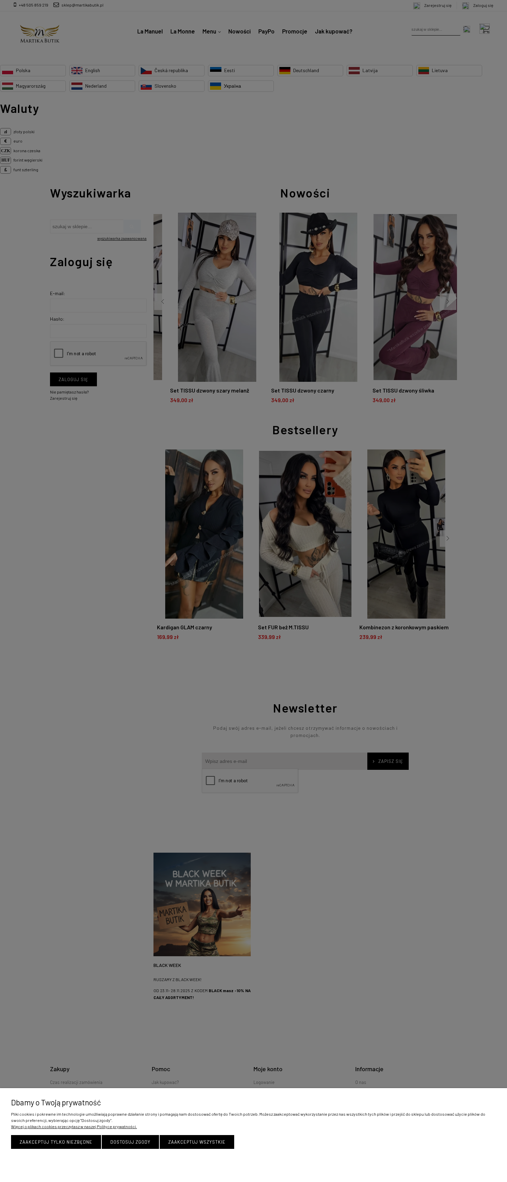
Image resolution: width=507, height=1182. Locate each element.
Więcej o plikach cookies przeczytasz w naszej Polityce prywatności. (74, 1126)
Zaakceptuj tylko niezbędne (56, 1142)
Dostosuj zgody (130, 1142)
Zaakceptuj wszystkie (197, 1142)
